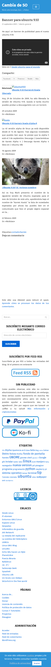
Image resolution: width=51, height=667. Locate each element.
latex (20, 462)
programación (19, 469)
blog (37, 450)
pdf (33, 466)
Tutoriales (6, 477)
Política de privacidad (20, 663)
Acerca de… (7, 594)
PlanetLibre (7, 555)
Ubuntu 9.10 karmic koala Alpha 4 (19, 123)
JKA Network (8, 532)
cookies (30, 655)
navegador (7, 465)
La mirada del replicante (13, 536)
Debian (46, 450)
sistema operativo (12, 472)
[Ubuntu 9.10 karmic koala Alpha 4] (6, 120)
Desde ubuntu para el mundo (26, 67)
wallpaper (42, 477)
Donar (5, 601)
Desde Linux (7, 513)
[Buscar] (46, 317)
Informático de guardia (13, 529)
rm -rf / (5, 565)
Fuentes (5, 458)
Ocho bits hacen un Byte (13, 552)
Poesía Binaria (9, 558)
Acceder (5, 630)
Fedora (12, 454)
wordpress (9, 480)
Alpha (8, 450)
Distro (5, 453)
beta (32, 450)
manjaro (40, 461)
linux (27, 461)
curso (41, 450)
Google (42, 457)
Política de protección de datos (17, 607)
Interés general (25, 24)
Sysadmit (6, 571)
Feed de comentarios (12, 637)
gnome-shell (26, 457)
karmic (23, 232)
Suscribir (10, 343)
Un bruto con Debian (12, 578)
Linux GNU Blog (9, 545)
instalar (9, 461)
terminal (32, 473)
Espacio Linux (8, 523)
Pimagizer (6, 617)
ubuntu (24, 476)
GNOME (14, 457)
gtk (3, 462)
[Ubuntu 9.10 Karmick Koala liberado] (19, 87)
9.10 (3, 450)
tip (39, 472)
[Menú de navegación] (36, 6)
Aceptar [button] (37, 663)
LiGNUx (5, 542)
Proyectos (6, 614)
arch (24, 450)
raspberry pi (41, 469)
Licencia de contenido (12, 604)
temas (24, 473)
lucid (34, 462)
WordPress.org (9, 640)
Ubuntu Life (7, 574)
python (30, 469)
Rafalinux (6, 562)
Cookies (5, 597)
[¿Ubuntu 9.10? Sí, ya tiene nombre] (25, 184)
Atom (28, 450)
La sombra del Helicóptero (14, 539)
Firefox (20, 454)
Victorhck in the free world (14, 581)
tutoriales (13, 477)
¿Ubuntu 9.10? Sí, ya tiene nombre (19, 187)
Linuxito (6, 549)
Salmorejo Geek (9, 568)
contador (15, 232)
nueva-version (22, 465)
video (34, 477)
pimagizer (39, 465)
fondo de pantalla (34, 453)
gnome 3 (35, 458)
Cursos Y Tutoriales (11, 610)
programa (7, 469)
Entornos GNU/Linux (12, 519)
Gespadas (6, 526)
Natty (47, 462)
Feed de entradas (10, 633)
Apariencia (16, 450)
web (3, 480)
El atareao (7, 516)
